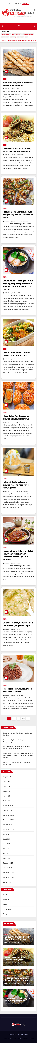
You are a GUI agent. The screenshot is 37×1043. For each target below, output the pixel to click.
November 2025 (8, 820)
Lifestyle (6, 899)
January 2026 (7, 810)
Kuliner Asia (21, 37)
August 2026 (7, 777)
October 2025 (7, 825)
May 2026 (6, 791)
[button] (34, 26)
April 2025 (6, 853)
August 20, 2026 (9, 629)
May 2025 (6, 848)
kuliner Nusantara (16, 34)
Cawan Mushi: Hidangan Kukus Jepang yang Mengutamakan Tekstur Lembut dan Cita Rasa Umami (18, 755)
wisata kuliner (5, 37)
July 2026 (6, 781)
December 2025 (8, 815)
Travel (5, 914)
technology (13, 37)
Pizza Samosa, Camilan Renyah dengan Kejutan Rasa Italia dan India (18, 215)
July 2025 (6, 839)
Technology (7, 909)
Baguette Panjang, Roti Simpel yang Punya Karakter (16, 939)
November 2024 (8, 877)
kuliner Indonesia (6, 34)
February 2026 (8, 805)
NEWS (19, 1038)
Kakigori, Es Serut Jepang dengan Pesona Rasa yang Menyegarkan (16, 485)
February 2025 (8, 863)
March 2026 (7, 801)
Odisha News (24, 1034)
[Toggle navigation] (19, 26)
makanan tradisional (28, 34)
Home (5, 1038)
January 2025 (7, 868)
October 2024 (7, 882)
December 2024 (8, 872)
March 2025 (7, 858)
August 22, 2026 (9, 88)
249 (23, 718)
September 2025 (8, 829)
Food (4, 78)
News (5, 904)
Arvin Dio (21, 155)
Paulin (20, 88)
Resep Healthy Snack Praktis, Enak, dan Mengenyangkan (15, 959)
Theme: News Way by (15, 1034)
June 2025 (6, 844)
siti (19, 293)
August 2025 (7, 834)
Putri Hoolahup (23, 221)
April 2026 (6, 796)
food (27, 37)
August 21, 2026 (9, 359)
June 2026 (6, 786)
